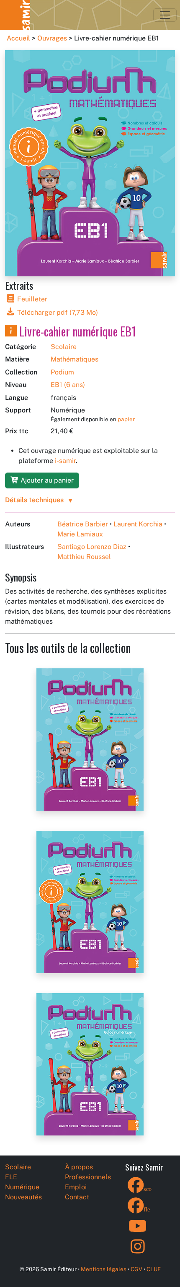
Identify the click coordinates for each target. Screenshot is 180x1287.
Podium (62, 372)
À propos (79, 1167)
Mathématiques (74, 359)
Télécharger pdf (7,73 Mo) (56, 312)
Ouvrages (52, 38)
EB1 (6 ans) (68, 385)
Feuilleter (31, 299)
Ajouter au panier (46, 480)
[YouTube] (137, 1231)
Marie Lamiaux (80, 534)
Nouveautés (23, 1197)
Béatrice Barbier (82, 524)
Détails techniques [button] (34, 500)
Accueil (18, 38)
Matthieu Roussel (84, 557)
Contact (77, 1197)
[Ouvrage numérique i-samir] (11, 331)
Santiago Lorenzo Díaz (91, 547)
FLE (11, 1177)
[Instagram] (137, 1252)
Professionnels (88, 1177)
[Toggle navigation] (165, 15)
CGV (136, 1269)
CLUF (154, 1269)
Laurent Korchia (137, 524)
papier (126, 419)
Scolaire (64, 347)
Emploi (76, 1187)
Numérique (22, 1187)
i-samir (65, 461)
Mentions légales (103, 1269)
